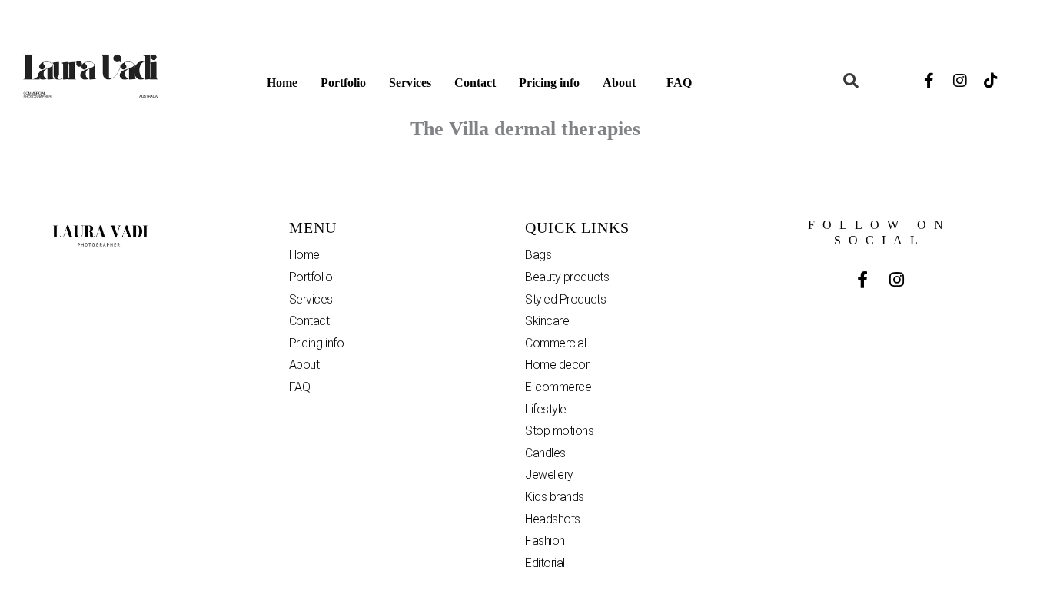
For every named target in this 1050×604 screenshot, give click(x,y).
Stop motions (559, 430)
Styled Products (565, 299)
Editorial (545, 563)
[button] (623, 83)
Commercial (555, 343)
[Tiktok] (990, 80)
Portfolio (343, 82)
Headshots (552, 519)
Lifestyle (546, 409)
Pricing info (549, 82)
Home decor (557, 364)
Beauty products (567, 277)
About (619, 82)
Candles (545, 453)
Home (282, 82)
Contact (475, 82)
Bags (538, 254)
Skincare (547, 321)
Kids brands (554, 497)
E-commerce (558, 387)
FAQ (679, 82)
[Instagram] (960, 80)
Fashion (545, 540)
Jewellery (549, 474)
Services (410, 82)
